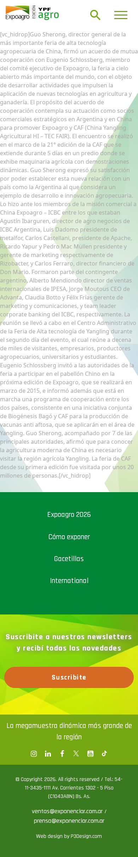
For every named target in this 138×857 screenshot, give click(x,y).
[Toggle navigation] (120, 15)
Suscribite (69, 677)
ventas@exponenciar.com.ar (68, 811)
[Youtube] (90, 753)
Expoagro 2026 (69, 514)
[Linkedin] (47, 753)
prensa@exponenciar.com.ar (69, 821)
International (69, 580)
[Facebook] (33, 753)
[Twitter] (76, 753)
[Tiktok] (104, 753)
